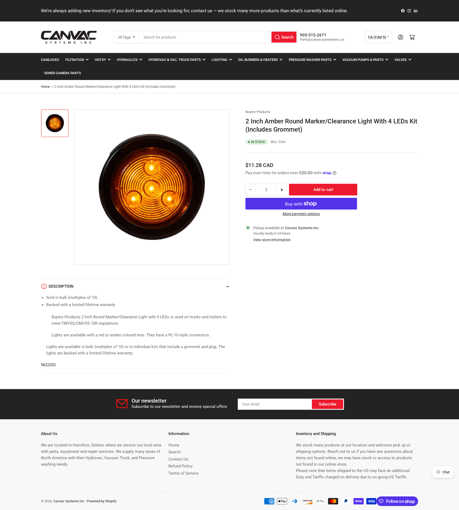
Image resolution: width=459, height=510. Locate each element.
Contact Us (178, 459)
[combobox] (218, 37)
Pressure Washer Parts (310, 60)
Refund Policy (180, 466)
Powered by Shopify (102, 501)
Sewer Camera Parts (62, 73)
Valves (400, 60)
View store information (272, 240)
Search (174, 452)
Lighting (219, 60)
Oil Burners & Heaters (258, 60)
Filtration (74, 60)
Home (45, 87)
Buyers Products (257, 112)
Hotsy (100, 60)
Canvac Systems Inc (68, 501)
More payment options (301, 214)
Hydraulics (127, 60)
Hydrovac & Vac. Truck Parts (174, 60)
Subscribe (327, 404)
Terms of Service (183, 473)
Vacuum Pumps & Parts (363, 60)
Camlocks (50, 60)
